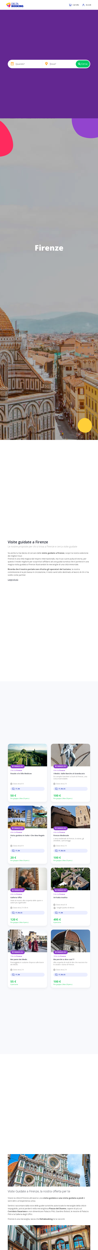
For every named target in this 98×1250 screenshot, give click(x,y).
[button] (86, 5)
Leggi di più (13, 579)
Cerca (84, 63)
